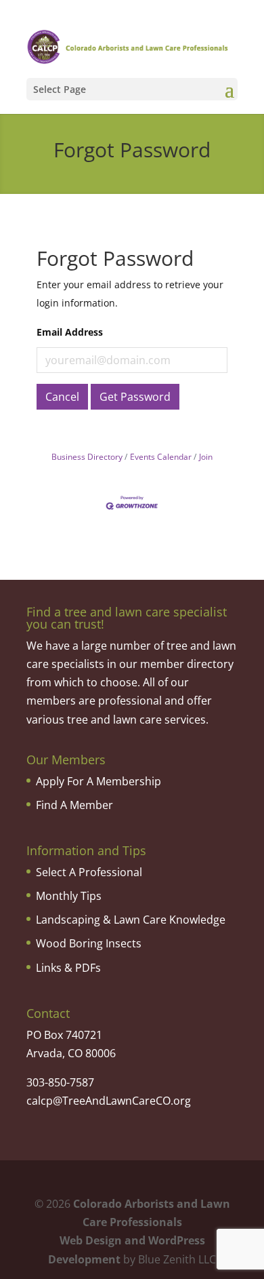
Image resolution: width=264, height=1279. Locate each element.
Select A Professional (89, 872)
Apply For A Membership (98, 781)
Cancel (62, 396)
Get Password (135, 396)
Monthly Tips (69, 895)
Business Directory (87, 456)
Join (206, 456)
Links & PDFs (68, 967)
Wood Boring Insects (88, 943)
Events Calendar (161, 456)
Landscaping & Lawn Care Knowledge (130, 919)
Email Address (70, 332)
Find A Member (74, 805)
